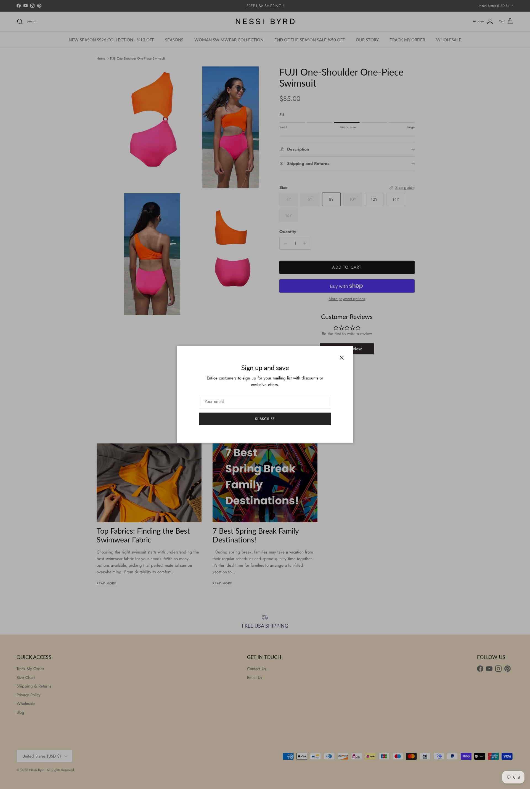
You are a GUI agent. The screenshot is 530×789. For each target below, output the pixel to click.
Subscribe (265, 418)
